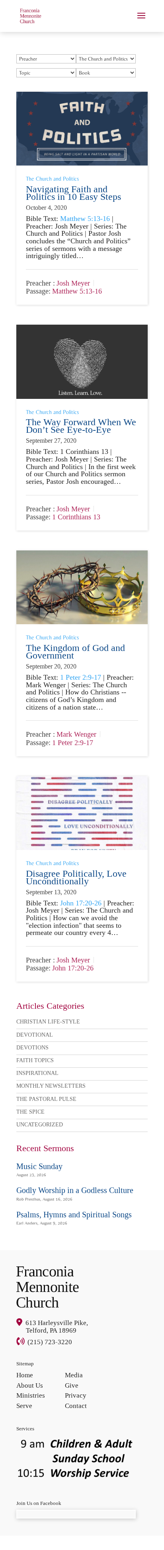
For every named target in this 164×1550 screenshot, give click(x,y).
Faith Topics (35, 1060)
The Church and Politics (52, 179)
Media (74, 1375)
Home (24, 1375)
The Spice (30, 1112)
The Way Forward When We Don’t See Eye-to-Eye (81, 426)
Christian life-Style (48, 1022)
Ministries (30, 1395)
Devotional (34, 1035)
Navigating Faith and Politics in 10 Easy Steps (73, 193)
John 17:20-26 (81, 903)
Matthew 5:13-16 (85, 219)
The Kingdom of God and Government (75, 652)
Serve (24, 1406)
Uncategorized (39, 1125)
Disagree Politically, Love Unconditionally (76, 877)
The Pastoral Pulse (46, 1099)
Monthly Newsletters (51, 1086)
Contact (76, 1406)
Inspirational (37, 1073)
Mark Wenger (76, 735)
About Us (29, 1385)
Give (71, 1385)
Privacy (75, 1395)
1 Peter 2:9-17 (80, 677)
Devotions (32, 1048)
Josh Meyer (73, 284)
